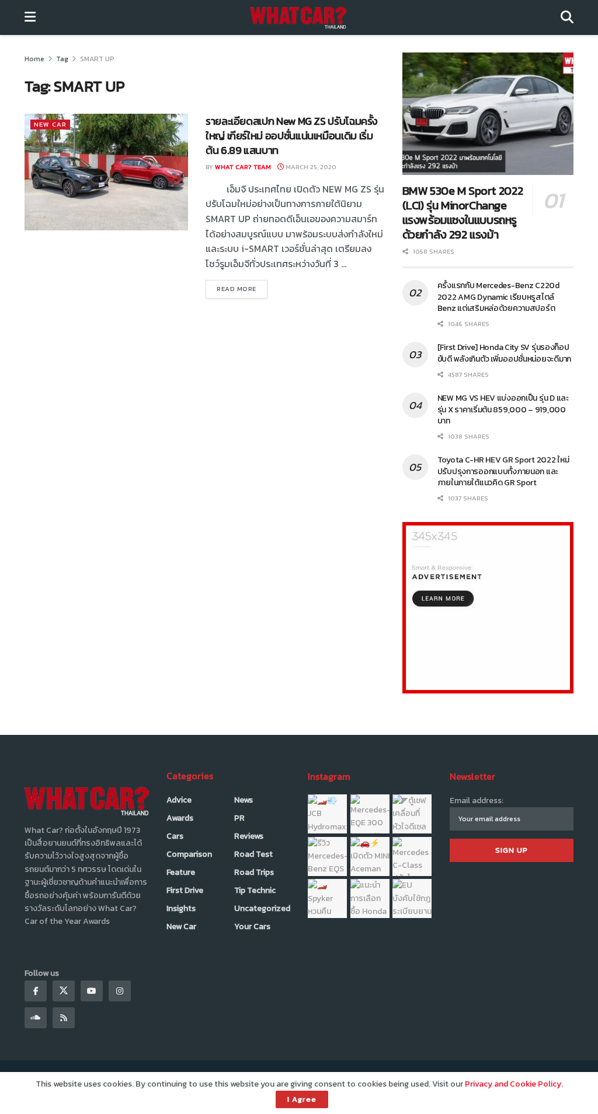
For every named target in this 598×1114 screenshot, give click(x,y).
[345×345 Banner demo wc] (487, 607)
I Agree (302, 1099)
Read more (242, 288)
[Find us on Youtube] (92, 990)
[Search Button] (567, 17)
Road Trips (254, 872)
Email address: (476, 800)
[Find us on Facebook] (36, 990)
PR (239, 818)
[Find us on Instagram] (120, 990)
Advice (179, 800)
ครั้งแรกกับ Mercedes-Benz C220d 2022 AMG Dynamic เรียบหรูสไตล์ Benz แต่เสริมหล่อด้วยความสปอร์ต (498, 296)
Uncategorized (262, 908)
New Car (50, 124)
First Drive (184, 890)
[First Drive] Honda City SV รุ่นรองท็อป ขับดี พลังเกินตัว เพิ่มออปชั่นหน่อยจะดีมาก (504, 353)
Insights (181, 908)
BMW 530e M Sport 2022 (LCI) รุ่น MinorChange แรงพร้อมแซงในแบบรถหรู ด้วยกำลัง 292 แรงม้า (462, 212)
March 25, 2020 (310, 166)
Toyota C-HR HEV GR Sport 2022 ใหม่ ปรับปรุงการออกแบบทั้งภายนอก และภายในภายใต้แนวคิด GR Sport (503, 471)
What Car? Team (243, 166)
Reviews (248, 836)
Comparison (189, 854)
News (243, 800)
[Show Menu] (30, 17)
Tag (62, 59)
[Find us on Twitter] (64, 990)
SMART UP (97, 59)
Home (34, 59)
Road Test (253, 854)
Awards (179, 818)
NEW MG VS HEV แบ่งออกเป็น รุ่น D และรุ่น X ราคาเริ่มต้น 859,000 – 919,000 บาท (503, 409)
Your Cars (252, 926)
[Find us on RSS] (64, 1017)
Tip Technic (255, 890)
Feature (180, 872)
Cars (174, 836)
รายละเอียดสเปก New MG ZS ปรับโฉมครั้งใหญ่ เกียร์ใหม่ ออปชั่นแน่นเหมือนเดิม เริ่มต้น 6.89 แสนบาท (292, 135)
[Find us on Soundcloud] (36, 1017)
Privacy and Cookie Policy (513, 1084)
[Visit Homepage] (298, 17)
